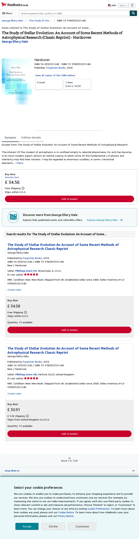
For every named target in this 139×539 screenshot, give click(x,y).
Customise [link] (82, 526)
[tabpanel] (68, 154)
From (73, 84)
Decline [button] (53, 526)
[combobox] (74, 13)
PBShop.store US (26, 270)
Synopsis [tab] (10, 137)
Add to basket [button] (69, 198)
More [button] (20, 162)
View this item (12, 177)
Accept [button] (27, 526)
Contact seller (14, 289)
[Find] (133, 13)
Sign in (123, 5)
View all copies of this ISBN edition (55, 75)
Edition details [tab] (31, 137)
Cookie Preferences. (98, 508)
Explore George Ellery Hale (102, 219)
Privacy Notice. (66, 515)
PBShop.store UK (26, 374)
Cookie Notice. (66, 512)
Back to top (69, 460)
